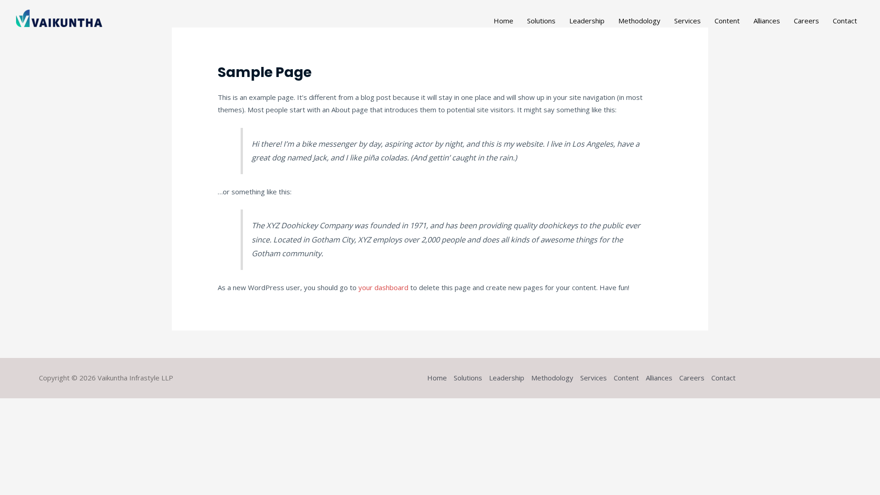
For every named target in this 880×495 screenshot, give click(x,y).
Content (727, 20)
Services (687, 20)
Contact (845, 20)
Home (503, 20)
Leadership (587, 20)
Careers (806, 20)
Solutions (541, 20)
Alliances (767, 20)
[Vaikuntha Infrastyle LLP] (59, 17)
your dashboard (383, 287)
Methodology (639, 20)
